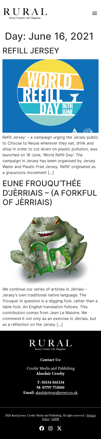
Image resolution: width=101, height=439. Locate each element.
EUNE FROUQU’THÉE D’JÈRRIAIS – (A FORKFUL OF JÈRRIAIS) (49, 193)
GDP (54, 419)
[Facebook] (41, 428)
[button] (94, 13)
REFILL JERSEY (30, 50)
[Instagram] (50, 428)
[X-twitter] (59, 428)
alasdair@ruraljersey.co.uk (57, 392)
